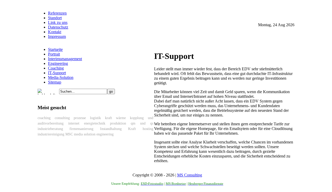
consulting (62, 118)
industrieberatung (50, 129)
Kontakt (54, 32)
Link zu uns (57, 22)
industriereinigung (51, 134)
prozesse (80, 118)
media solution (84, 134)
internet (73, 123)
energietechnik (94, 123)
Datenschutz (58, 27)
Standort (55, 18)
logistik (95, 118)
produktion (118, 123)
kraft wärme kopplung (124, 118)
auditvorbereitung (51, 123)
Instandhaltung (111, 129)
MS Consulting (189, 175)
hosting (148, 129)
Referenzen (57, 13)
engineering (105, 134)
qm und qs (142, 123)
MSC (69, 134)
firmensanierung (81, 129)
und (150, 118)
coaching (44, 118)
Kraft (132, 129)
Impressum (57, 36)
